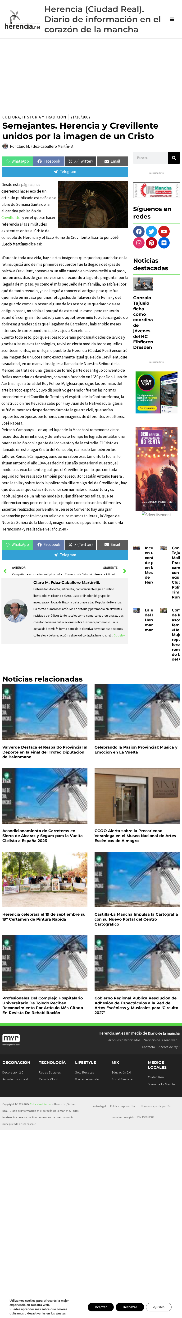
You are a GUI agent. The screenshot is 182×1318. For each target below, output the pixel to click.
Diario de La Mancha (162, 1084)
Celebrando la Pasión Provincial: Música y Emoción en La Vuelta (136, 749)
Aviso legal (99, 1106)
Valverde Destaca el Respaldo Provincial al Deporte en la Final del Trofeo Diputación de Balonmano (44, 752)
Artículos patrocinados (124, 1040)
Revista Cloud (48, 1079)
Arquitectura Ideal (15, 1079)
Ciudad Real (156, 1077)
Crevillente (10, 217)
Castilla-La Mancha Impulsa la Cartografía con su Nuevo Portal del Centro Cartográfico (136, 919)
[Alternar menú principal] (172, 19)
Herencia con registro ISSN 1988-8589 (132, 1117)
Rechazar (130, 1307)
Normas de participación (156, 1106)
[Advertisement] (91, 74)
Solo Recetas (84, 1072)
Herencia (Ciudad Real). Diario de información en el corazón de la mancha (102, 19)
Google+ (119, 635)
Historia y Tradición (44, 117)
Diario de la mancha (164, 1033)
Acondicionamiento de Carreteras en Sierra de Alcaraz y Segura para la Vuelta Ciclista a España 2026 (42, 836)
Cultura (11, 117)
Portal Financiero (124, 1079)
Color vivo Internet (41, 1104)
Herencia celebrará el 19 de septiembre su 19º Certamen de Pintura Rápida (44, 917)
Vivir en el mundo (87, 1079)
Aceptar (101, 1307)
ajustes (61, 1313)
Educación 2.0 (121, 1072)
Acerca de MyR (169, 1047)
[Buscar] (174, 158)
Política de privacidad (123, 1106)
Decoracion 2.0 (12, 1072)
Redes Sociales (50, 1072)
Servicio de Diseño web (160, 1040)
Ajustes (158, 1307)
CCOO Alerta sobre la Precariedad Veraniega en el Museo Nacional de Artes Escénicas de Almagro (135, 836)
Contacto (148, 1047)
